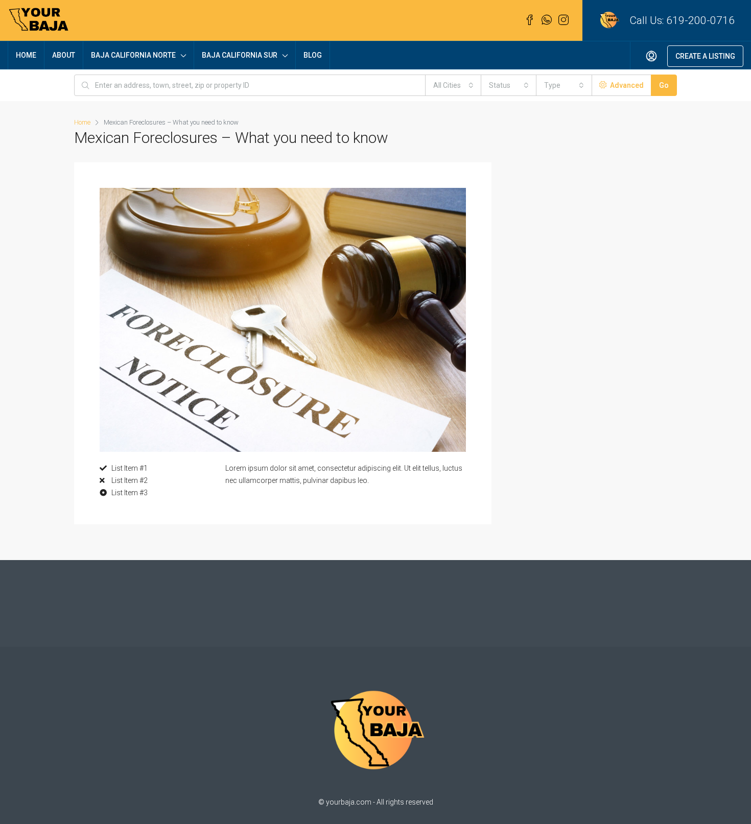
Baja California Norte (133, 55)
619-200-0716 (700, 20)
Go (664, 85)
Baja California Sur (239, 55)
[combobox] (453, 85)
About (63, 55)
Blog (312, 55)
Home (26, 55)
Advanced (626, 85)
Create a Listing (705, 56)
